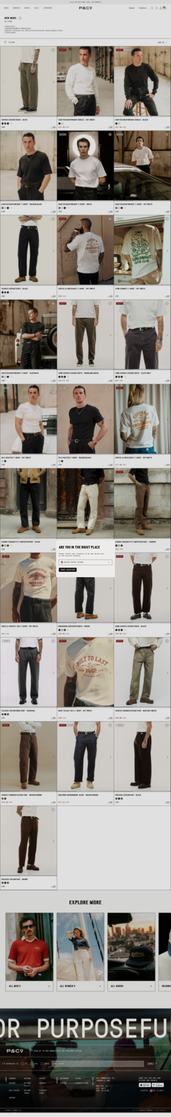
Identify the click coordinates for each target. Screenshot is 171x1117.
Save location (68, 570)
